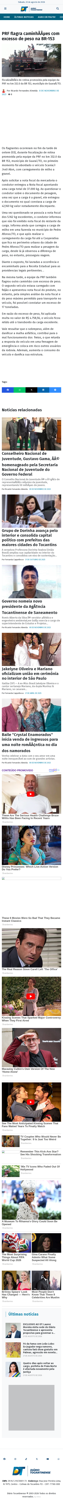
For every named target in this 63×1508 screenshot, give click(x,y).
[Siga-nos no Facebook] (4, 1459)
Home (7, 17)
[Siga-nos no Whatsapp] (58, 1459)
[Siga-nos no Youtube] (47, 1459)
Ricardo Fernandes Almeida (24, 90)
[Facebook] (8, 390)
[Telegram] (55, 390)
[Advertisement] (31, 122)
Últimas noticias (24, 17)
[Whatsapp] (20, 390)
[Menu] (5, 9)
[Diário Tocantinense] (31, 9)
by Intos (37, 1497)
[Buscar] (57, 9)
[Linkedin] (43, 390)
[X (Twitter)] (31, 390)
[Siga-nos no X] (36, 1459)
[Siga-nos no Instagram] (15, 1459)
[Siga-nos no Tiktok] (26, 1459)
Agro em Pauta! (47, 17)
